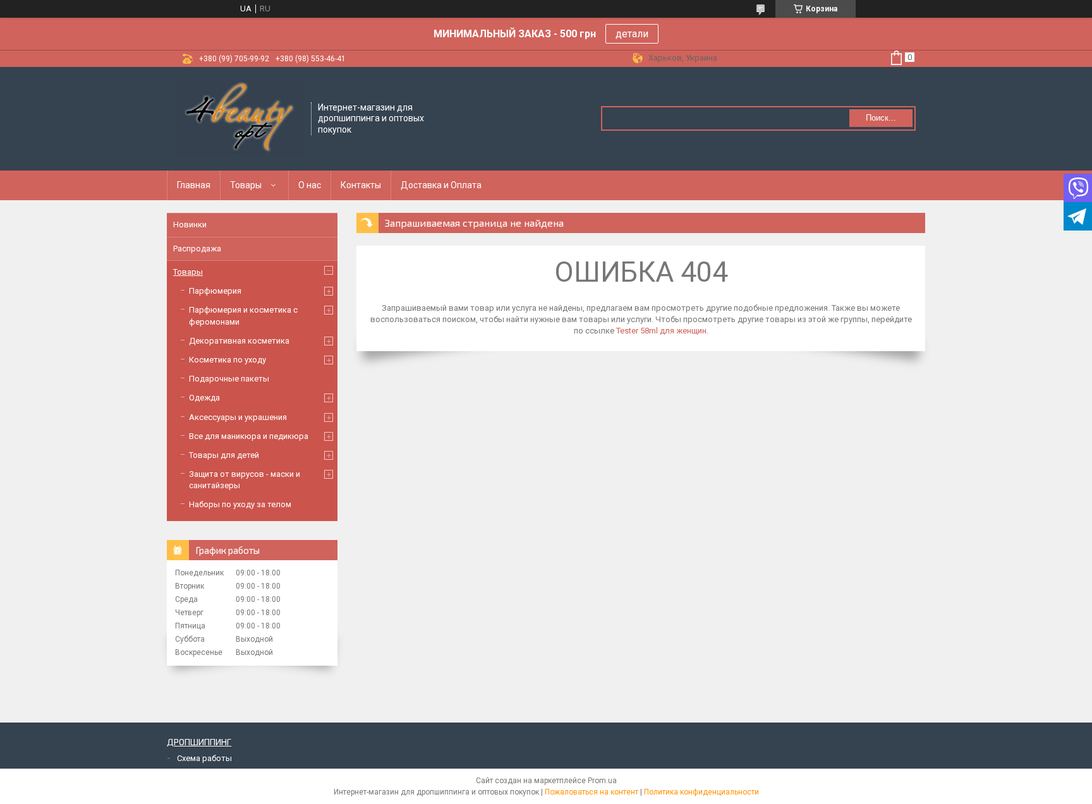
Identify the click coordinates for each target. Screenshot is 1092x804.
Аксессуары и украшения (238, 417)
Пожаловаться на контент (591, 792)
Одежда (204, 397)
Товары (246, 185)
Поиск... (881, 118)
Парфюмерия (215, 291)
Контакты (361, 185)
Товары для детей (224, 455)
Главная (193, 185)
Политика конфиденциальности (701, 792)
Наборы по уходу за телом (240, 504)
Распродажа (197, 248)
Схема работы (204, 758)
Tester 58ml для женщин (661, 330)
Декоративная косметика (239, 340)
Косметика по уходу (227, 359)
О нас (309, 185)
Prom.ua (602, 780)
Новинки (190, 224)
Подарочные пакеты (229, 378)
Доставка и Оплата (441, 185)
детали (632, 34)
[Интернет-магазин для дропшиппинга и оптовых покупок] (239, 117)
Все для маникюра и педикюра (248, 436)
